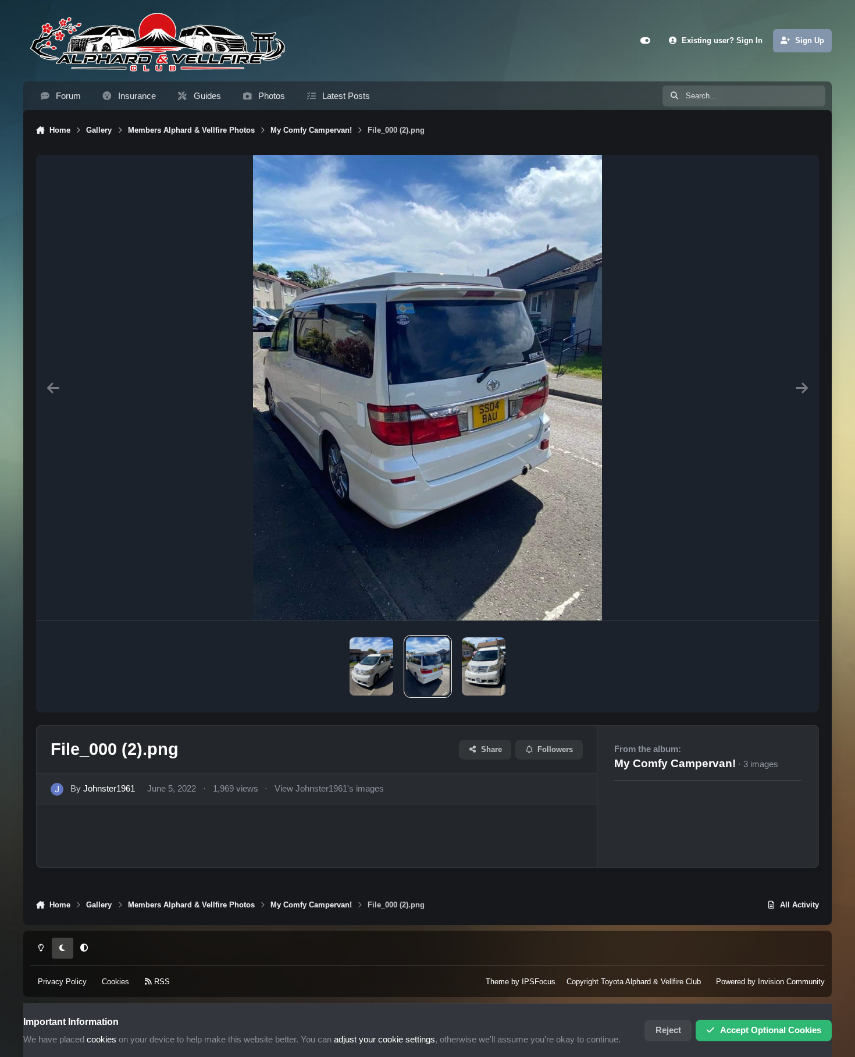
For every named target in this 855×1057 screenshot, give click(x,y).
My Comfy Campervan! (675, 763)
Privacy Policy (62, 981)
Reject (668, 1030)
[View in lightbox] (427, 387)
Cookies (115, 981)
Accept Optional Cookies (770, 1030)
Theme (497, 981)
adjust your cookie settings (384, 1039)
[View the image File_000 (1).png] (371, 666)
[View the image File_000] (483, 666)
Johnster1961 (109, 788)
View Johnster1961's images (329, 788)
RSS (161, 981)
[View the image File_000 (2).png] (428, 666)
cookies (101, 1039)
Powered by (770, 981)
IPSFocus (538, 981)
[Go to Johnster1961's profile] (57, 789)
